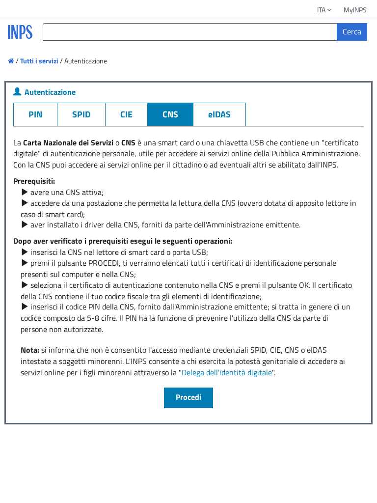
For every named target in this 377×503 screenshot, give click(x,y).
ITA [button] (322, 9)
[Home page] (12, 61)
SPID (81, 114)
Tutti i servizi (39, 61)
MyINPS (355, 9)
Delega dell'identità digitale (227, 372)
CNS (170, 114)
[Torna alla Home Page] (19, 37)
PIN (35, 114)
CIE (126, 114)
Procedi (188, 397)
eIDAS (219, 114)
